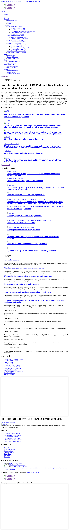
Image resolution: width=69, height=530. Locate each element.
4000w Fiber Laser (9, 374)
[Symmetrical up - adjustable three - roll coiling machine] (8, 248)
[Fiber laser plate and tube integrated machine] (7, 137)
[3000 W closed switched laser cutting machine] (8, 241)
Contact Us (7, 69)
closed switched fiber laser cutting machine (26, 195)
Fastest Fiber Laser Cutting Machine (13, 359)
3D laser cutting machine (17, 34)
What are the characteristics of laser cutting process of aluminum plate (28, 276)
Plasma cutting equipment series (15, 43)
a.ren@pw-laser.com (17, 465)
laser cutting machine (11, 260)
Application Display (12, 63)
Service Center (11, 72)
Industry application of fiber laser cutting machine (21, 284)
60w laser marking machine (19, 208)
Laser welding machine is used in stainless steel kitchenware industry (27, 292)
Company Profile (11, 20)
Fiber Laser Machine (9, 373)
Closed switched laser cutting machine (21, 32)
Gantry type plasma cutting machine (20, 48)
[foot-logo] (4, 424)
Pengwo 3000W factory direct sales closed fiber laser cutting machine (33, 237)
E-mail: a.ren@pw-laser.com (32, 1)
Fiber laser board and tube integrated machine (24, 153)
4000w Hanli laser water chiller (21, 222)
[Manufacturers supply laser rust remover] (15, 178)
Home (5, 17)
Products (6, 25)
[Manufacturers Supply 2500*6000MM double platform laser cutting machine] (11, 171)
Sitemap (37, 472)
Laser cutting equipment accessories (16, 52)
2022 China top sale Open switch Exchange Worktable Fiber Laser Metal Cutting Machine (36, 188)
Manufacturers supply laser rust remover (25, 180)
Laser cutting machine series (14, 26)
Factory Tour (10, 23)
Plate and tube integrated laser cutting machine (23, 31)
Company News (11, 55)
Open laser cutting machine (18, 28)
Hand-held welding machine (18, 37)
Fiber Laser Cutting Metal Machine (13, 371)
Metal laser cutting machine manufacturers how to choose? (24, 268)
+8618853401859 (15, 463)
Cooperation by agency (13, 70)
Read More (7, 120)
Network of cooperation (13, 73)
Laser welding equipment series (15, 35)
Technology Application (13, 61)
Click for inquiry (5, 422)
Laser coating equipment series (15, 40)
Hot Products (30, 472)
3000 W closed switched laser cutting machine (27, 243)
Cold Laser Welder (9, 362)
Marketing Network (12, 66)
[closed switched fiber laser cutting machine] (8, 192)
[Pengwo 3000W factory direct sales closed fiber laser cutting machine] (8, 234)
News (5, 54)
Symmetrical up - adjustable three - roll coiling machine (31, 250)
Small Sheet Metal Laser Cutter (12, 365)
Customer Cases (11, 67)
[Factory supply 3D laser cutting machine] (10, 213)
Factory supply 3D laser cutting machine (24, 216)
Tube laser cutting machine (18, 29)
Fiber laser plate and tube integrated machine (24, 139)
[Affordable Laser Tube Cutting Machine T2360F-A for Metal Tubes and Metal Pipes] (6, 158)
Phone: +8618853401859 (12, 1)
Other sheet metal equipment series (16, 51)
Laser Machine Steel (9, 363)
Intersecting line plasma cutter (19, 49)
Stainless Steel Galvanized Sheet (12, 368)
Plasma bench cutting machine (19, 44)
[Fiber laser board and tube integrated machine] (7, 151)
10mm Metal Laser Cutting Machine (13, 367)
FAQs (5, 60)
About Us (6, 19)
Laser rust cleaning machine (18, 41)
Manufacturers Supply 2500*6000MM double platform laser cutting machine (33, 174)
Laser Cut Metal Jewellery (11, 360)
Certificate (10, 22)
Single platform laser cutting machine (23, 230)
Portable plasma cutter (16, 46)
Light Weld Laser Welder (10, 370)
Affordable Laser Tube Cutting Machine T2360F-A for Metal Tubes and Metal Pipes (33, 161)
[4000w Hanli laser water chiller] (29, 220)
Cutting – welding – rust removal (19, 38)
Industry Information (12, 57)
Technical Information (13, 58)
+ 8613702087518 (19, 466)
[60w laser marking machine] (35, 206)
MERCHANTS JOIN (10, 64)
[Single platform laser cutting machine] (21, 227)
